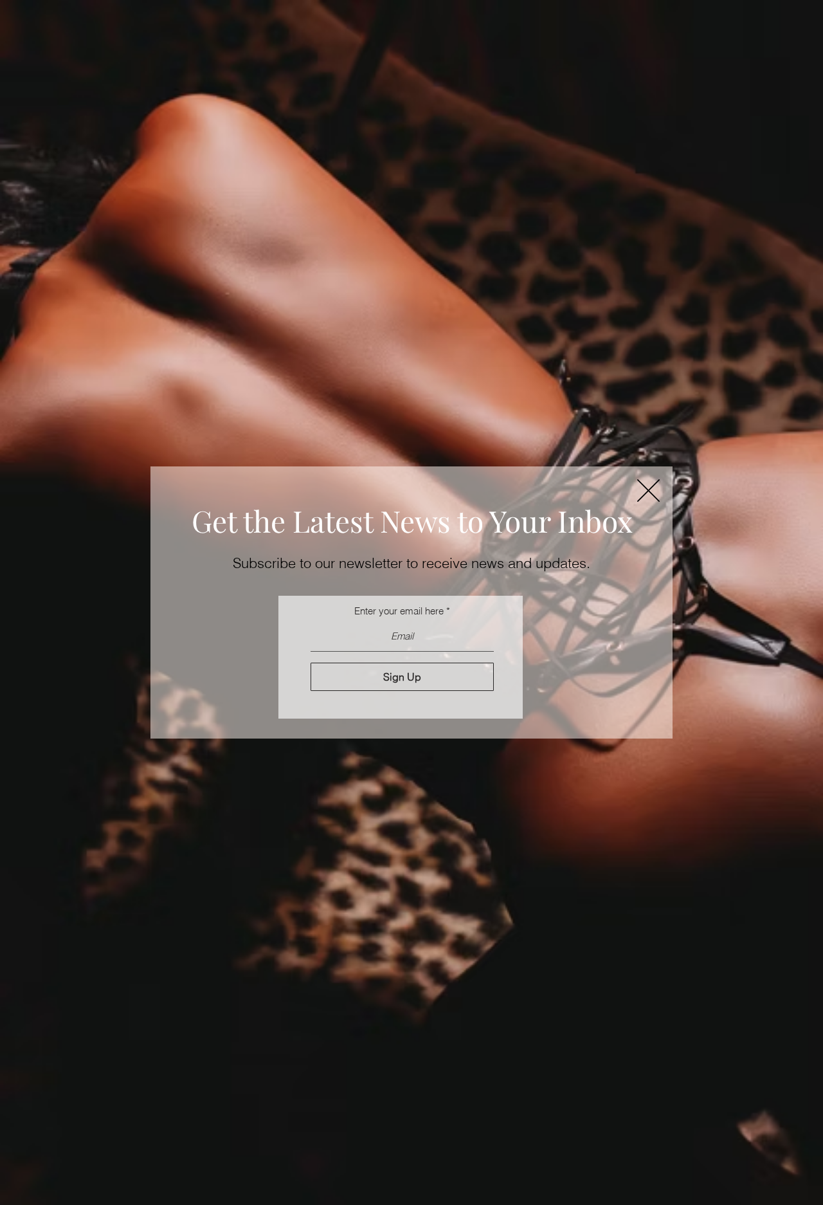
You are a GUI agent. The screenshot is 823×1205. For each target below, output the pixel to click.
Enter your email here (399, 611)
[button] (648, 490)
